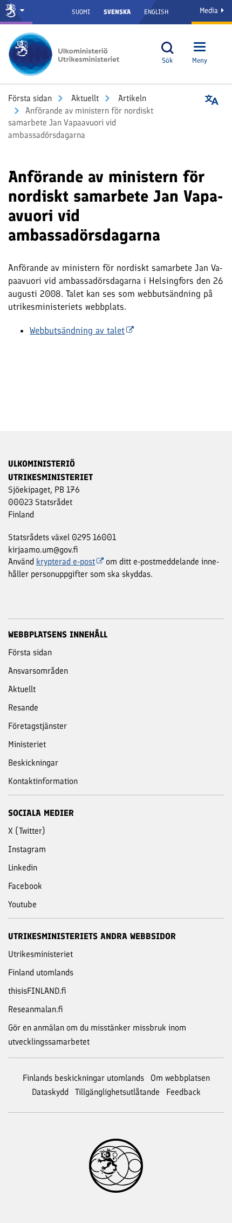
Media (210, 10)
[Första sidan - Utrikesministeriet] (67, 54)
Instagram (27, 849)
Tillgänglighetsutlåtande (117, 1092)
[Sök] (167, 48)
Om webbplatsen (180, 1078)
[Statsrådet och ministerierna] (16, 12)
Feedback (183, 1092)
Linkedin (22, 867)
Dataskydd (50, 1092)
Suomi (81, 12)
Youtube (22, 904)
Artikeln (131, 98)
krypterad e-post (65, 561)
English (156, 12)
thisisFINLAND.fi (37, 991)
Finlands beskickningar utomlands (83, 1078)
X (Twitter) (26, 831)
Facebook (25, 886)
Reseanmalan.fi (35, 1009)
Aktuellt (84, 98)
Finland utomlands (40, 972)
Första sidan (30, 98)
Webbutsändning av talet (77, 330)
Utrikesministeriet (40, 954)
